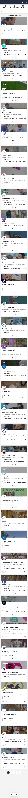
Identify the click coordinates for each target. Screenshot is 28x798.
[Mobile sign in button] (23, 2)
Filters (23, 11)
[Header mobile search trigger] (26, 2)
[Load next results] (27, 15)
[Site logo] (5, 2)
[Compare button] (16, 36)
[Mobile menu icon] (2, 2)
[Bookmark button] (13, 36)
